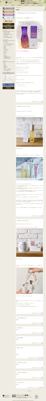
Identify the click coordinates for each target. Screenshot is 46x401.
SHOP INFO (36, 398)
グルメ (4, 54)
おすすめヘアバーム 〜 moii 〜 (22, 362)
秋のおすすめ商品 (19, 327)
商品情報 (42, 101)
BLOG (18, 7)
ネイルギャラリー (6, 50)
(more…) (17, 319)
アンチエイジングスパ (20, 382)
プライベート (5, 53)
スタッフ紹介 (5, 41)
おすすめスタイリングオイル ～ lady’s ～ (23, 106)
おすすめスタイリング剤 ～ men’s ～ (23, 220)
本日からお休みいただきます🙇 (8, 34)
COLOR (5, 65)
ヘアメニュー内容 (39, 387)
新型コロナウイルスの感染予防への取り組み (8, 21)
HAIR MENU (36, 396)
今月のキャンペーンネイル (7, 45)
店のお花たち (5, 55)
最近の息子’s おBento (6, 33)
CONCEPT (36, 395)
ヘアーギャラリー (6, 49)
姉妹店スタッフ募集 (8, 27)
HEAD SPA (5, 67)
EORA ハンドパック (20, 347)
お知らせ (5, 46)
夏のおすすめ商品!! (20, 337)
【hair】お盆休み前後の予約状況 (8, 37)
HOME (16, 7)
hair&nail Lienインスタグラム (8, 88)
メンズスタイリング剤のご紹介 (22, 372)
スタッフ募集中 (8, 24)
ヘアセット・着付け (6, 70)
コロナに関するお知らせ (7, 58)
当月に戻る (13, 82)
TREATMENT (5, 66)
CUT (4, 62)
